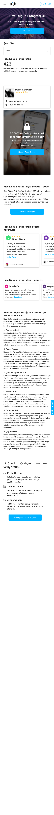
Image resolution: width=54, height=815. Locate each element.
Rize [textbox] (8, 51)
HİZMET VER (46, 4)
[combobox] (27, 51)
